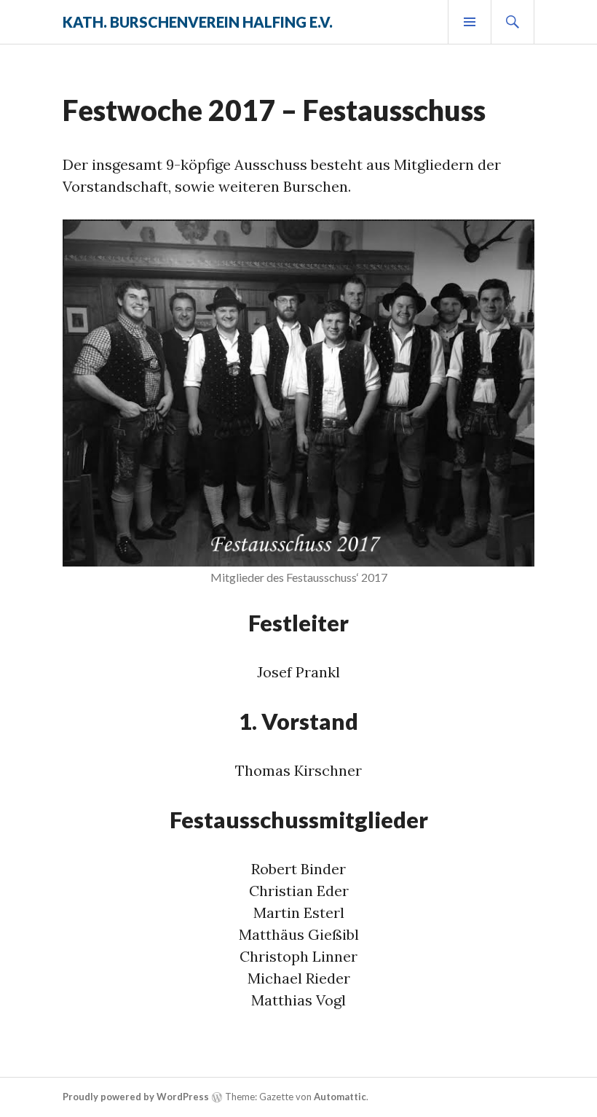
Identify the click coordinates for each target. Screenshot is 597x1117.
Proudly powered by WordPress (136, 1096)
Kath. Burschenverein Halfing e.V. (198, 22)
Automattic (340, 1096)
